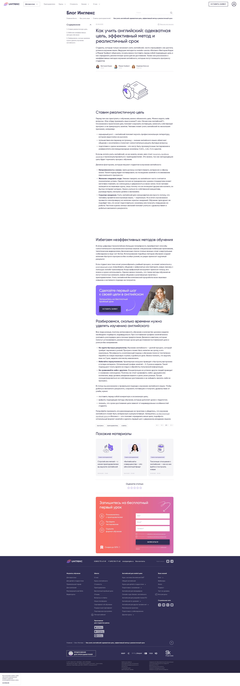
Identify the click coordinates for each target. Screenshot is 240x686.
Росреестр (125, 666)
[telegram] (159, 604)
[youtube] (163, 604)
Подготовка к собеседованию (132, 611)
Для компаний (71, 587)
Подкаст (161, 587)
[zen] (171, 604)
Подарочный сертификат (103, 608)
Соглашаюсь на (151, 534)
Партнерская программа (103, 611)
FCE (151, 149)
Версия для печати (166, 24)
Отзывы (97, 594)
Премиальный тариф (74, 584)
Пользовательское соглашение (130, 663)
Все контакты (140, 561)
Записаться (152, 542)
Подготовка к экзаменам (131, 587)
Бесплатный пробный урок (103, 591)
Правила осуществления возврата (158, 669)
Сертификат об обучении (103, 604)
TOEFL (141, 149)
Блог (159, 577)
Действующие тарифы (128, 669)
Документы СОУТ (153, 665)
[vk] (167, 604)
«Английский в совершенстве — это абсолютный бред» (133, 464)
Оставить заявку (218, 4)
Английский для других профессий (134, 604)
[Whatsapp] (167, 561)
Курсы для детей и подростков (133, 584)
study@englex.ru (128, 561)
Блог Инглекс (79, 643)
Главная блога (72, 18)
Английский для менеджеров (132, 591)
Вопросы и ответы (100, 598)
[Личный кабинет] (234, 4)
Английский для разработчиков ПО (134, 598)
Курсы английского (101, 581)
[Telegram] (171, 561)
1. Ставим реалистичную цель (77, 29)
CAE (147, 149)
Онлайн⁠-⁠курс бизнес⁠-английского (134, 594)
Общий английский (129, 581)
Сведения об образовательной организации (161, 662)
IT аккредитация (126, 668)
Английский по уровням (130, 601)
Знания (83, 4)
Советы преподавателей (102, 18)
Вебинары (161, 581)
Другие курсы (127, 614)
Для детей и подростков (75, 581)
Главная (69, 643)
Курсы (61, 4)
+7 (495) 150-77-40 (114, 561)
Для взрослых (71, 577)
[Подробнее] (134, 300)
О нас (95, 4)
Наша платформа (100, 601)
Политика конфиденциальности (130, 665)
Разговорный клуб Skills (75, 591)
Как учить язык (85, 18)
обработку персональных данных (156, 534)
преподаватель (112, 425)
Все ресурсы (162, 594)
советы (123, 425)
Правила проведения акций (157, 668)
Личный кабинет (100, 614)
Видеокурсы (71, 594)
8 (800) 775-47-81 (100, 561)
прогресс (100, 425)
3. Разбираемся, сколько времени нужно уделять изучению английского (78, 40)
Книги (160, 584)
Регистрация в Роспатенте (156, 666)
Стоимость (74, 4)
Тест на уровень (164, 591)
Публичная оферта (127, 662)
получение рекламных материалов (156, 536)
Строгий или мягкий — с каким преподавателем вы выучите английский (108, 464)
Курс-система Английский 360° (133, 577)
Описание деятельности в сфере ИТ (159, 663)
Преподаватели (49, 4)
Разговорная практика (130, 608)
